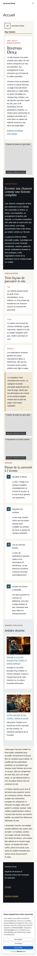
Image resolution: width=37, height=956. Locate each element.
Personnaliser (18, 939)
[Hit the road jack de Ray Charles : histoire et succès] (18, 704)
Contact (8, 887)
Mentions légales (11, 896)
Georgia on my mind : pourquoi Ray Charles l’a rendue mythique (17, 660)
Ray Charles (10, 32)
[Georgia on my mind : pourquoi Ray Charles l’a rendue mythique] (18, 646)
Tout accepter (18, 947)
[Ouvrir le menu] (32, 3)
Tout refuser (18, 943)
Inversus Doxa (9, 3)
